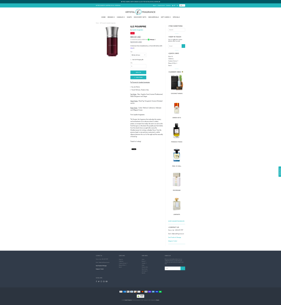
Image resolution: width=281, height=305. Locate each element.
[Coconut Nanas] (176, 82)
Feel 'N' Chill (176, 166)
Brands (111, 17)
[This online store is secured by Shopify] (140, 297)
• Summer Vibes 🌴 (175, 72)
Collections (171, 58)
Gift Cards (165, 17)
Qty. (131, 63)
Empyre (157, 300)
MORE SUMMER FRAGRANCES (176, 221)
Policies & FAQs (172, 63)
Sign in (154, 5)
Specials (176, 17)
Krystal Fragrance (128, 300)
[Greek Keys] (176, 106)
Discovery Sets (140, 17)
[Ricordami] (176, 179)
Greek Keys (176, 117)
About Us (170, 56)
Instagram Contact (172, 241)
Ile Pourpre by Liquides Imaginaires (108, 23)
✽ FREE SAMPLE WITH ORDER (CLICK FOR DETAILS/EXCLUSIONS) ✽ (140, 1)
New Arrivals (153, 17)
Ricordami (176, 190)
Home (103, 17)
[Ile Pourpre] (140, 12)
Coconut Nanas (177, 93)
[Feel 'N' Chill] (176, 155)
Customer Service (172, 61)
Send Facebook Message (174, 237)
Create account (161, 5)
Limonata (176, 214)
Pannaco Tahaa (176, 142)
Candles (120, 17)
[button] (138, 77)
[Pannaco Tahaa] (176, 131)
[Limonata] (176, 203)
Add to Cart (138, 72)
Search (170, 65)
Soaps (129, 17)
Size (131, 51)
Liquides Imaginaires (137, 30)
